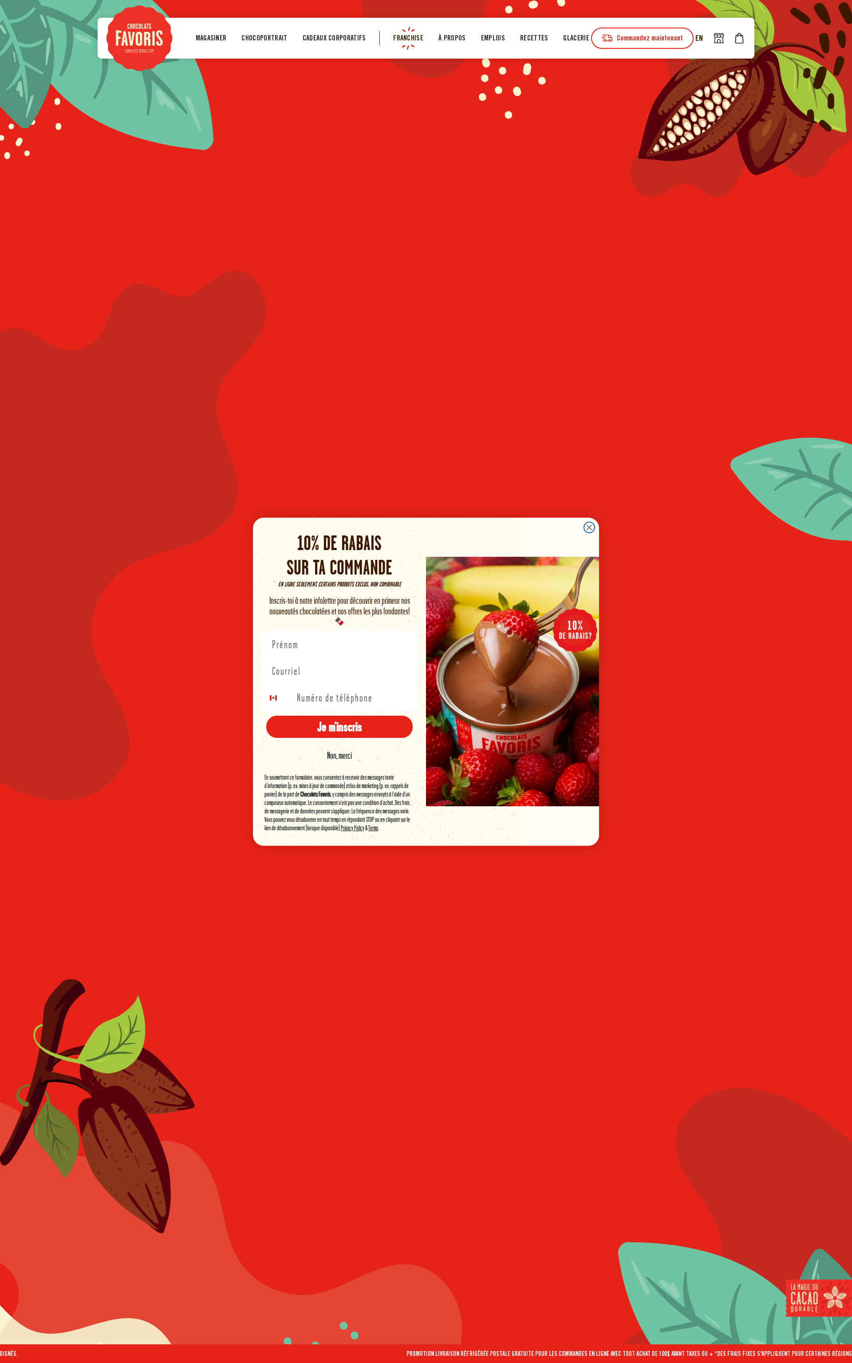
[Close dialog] (589, 527)
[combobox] (278, 697)
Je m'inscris (339, 726)
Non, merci (339, 755)
